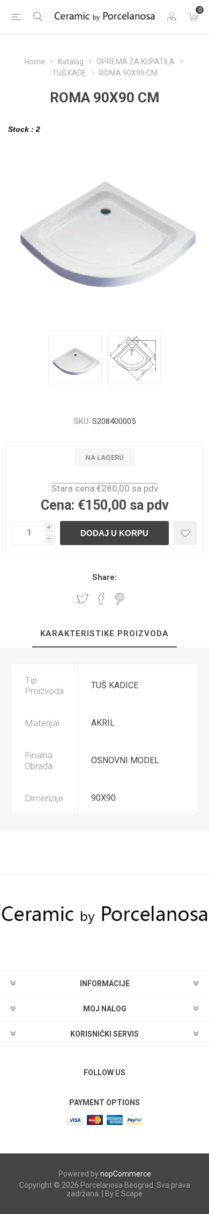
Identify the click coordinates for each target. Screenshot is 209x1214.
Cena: (57, 505)
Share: (104, 577)
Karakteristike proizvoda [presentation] (104, 633)
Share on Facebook (101, 599)
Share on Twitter (82, 599)
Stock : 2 (24, 129)
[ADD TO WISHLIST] (185, 533)
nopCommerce (125, 1174)
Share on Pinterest (119, 599)
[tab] (104, 634)
